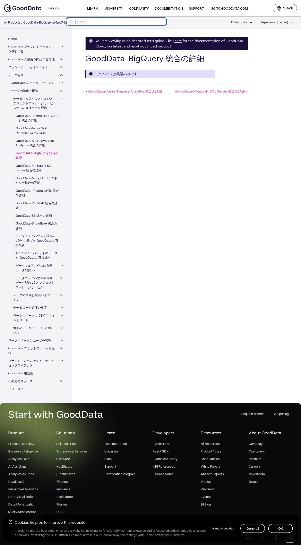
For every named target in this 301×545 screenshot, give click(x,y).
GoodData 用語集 (20, 373)
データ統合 (16, 75)
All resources (210, 444)
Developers (163, 432)
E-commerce (65, 474)
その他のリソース (20, 381)
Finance (62, 482)
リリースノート (19, 389)
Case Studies (210, 459)
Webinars (208, 489)
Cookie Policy (110, 535)
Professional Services (71, 451)
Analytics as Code (21, 474)
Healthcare (64, 466)
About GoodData (265, 432)
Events (206, 497)
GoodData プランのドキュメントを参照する (31, 49)
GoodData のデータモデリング (32, 83)
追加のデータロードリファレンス (33, 330)
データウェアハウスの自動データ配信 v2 (34, 268)
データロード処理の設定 (30, 307)
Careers (255, 466)
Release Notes (163, 474)
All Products (12, 22)
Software (63, 459)
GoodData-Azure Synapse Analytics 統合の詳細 (35, 143)
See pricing (281, 414)
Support (196, 8)
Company (256, 444)
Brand (253, 482)
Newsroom (257, 474)
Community (139, 8)
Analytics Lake (18, 459)
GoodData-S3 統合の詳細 (34, 216)
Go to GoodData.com (229, 8)
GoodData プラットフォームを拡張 (31, 350)
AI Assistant (17, 466)
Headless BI (16, 482)
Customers (257, 451)
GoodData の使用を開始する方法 (31, 59)
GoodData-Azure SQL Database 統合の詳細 (32, 130)
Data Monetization (21, 504)
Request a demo (253, 414)
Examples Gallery (165, 459)
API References (164, 466)
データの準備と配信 (24, 91)
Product (16, 432)
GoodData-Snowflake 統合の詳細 (36, 225)
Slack (288, 8)
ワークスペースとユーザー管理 (29, 340)
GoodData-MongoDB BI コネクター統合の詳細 (36, 180)
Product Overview (21, 444)
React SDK (161, 451)
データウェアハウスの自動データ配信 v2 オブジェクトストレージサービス (35, 282)
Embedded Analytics (23, 489)
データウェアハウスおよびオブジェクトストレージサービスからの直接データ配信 (33, 103)
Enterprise (239, 22)
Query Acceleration (22, 512)
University (114, 8)
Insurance (63, 489)
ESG (59, 512)
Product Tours (211, 451)
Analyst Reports (212, 474)
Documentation (169, 8)
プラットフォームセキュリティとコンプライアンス (31, 363)
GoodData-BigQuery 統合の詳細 (37, 155)
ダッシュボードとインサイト (28, 67)
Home (12, 39)
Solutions (65, 432)
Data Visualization (21, 497)
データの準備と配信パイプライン (33, 297)
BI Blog (206, 504)
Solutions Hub (66, 444)
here (178, 41)
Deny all (253, 528)
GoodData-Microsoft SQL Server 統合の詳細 (34, 168)
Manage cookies (223, 528)
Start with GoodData (55, 414)
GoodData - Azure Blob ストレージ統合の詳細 (38, 118)
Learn (92, 8)
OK (280, 528)
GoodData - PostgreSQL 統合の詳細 (37, 193)
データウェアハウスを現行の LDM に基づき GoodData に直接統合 (37, 240)
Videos (206, 482)
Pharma (62, 504)
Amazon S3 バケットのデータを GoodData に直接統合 (37, 255)
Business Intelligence (23, 451)
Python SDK (161, 444)
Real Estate (64, 497)
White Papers (211, 466)
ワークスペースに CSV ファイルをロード (34, 318)
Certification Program (120, 474)
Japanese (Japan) (274, 22)
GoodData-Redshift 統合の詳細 (37, 205)
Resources (211, 432)
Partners (255, 459)
